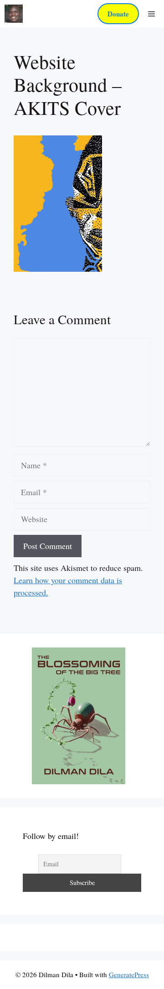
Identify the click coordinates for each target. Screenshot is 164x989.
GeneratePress (129, 974)
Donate (118, 14)
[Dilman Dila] (14, 13)
